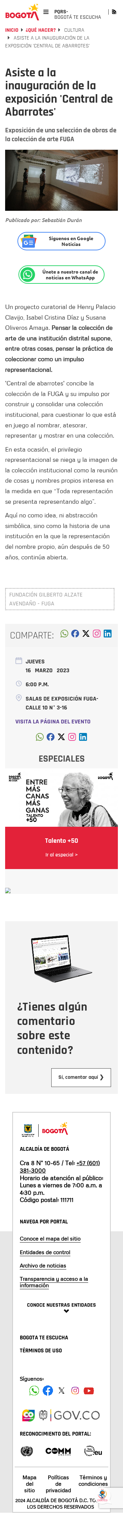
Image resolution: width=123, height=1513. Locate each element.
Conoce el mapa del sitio (50, 1238)
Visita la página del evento (53, 721)
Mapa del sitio (30, 1484)
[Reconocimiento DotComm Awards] (58, 1450)
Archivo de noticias (43, 1265)
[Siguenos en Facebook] (34, 1390)
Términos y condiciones (93, 1480)
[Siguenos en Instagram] (75, 1390)
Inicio (11, 30)
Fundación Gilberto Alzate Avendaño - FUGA (46, 599)
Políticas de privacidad (58, 1484)
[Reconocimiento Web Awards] (93, 1450)
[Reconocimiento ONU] (26, 1450)
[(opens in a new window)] (96, 635)
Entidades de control (45, 1252)
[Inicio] (22, 11)
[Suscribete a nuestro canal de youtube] (89, 1390)
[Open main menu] (46, 12)
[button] (64, 635)
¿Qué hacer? (41, 30)
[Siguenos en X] (61, 1390)
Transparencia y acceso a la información (54, 1282)
